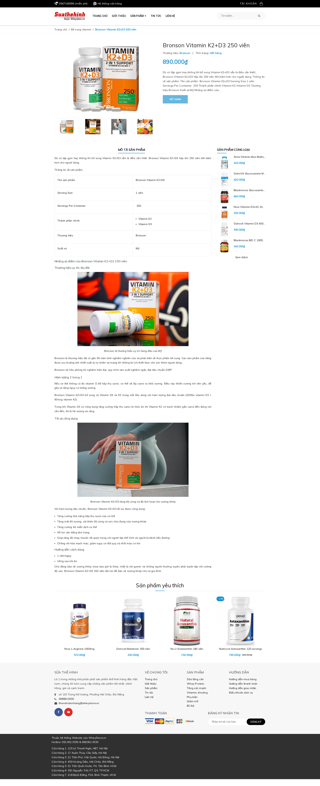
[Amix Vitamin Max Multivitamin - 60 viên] (241, 162)
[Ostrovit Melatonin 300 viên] (133, 626)
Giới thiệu (150, 683)
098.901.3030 (90, 742)
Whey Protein (195, 683)
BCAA (190, 705)
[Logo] (69, 16)
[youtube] (68, 712)
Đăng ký (255, 721)
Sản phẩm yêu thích (160, 585)
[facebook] (58, 712)
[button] (259, 16)
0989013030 (66, 699)
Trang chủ (151, 679)
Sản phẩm (151, 688)
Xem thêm (241, 257)
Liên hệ (149, 697)
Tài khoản (248, 3)
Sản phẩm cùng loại (233, 149)
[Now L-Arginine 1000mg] (79, 626)
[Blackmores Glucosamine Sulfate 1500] (241, 196)
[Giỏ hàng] (263, 3)
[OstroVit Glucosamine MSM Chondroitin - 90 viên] (241, 179)
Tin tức (149, 692)
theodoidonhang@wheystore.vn (79, 703)
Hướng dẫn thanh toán (243, 683)
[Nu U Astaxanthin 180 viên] (187, 626)
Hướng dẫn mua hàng (243, 679)
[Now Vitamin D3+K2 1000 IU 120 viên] (241, 212)
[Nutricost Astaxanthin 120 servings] (241, 626)
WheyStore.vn (97, 737)
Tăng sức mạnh (196, 688)
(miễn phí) (73, 3)
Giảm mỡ (192, 701)
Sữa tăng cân (195, 679)
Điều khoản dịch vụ (241, 692)
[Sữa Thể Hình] (149, 721)
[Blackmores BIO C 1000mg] (241, 246)
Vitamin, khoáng (197, 692)
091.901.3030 (70, 742)
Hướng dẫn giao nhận (242, 688)
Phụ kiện (192, 697)
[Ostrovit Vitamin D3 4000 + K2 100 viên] (241, 229)
